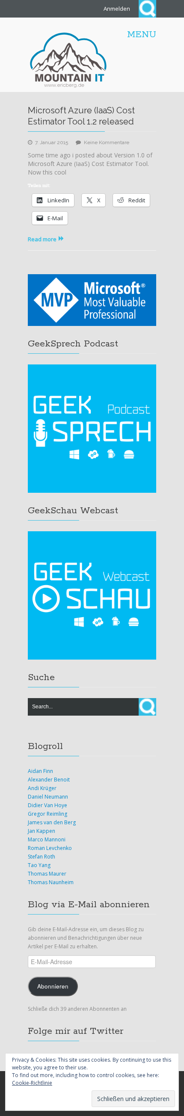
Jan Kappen (41, 831)
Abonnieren (52, 986)
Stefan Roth (41, 856)
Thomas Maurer (47, 873)
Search (147, 9)
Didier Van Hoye (47, 805)
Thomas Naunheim (51, 882)
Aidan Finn (40, 771)
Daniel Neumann (48, 796)
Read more (42, 239)
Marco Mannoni (46, 839)
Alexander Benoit (49, 779)
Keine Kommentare (106, 142)
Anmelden (117, 8)
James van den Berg (52, 822)
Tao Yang (39, 865)
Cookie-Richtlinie (32, 1082)
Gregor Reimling (47, 813)
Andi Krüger (42, 788)
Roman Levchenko (50, 848)
